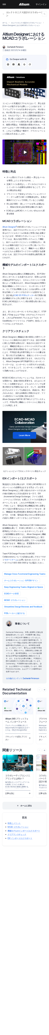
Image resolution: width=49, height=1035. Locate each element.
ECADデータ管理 (11, 593)
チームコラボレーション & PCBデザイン (21, 580)
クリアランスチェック (17, 834)
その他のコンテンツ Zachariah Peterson (22, 678)
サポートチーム (10, 560)
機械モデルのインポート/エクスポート (24, 831)
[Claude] (19, 64)
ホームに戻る (26, 805)
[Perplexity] (13, 64)
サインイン (41, 4)
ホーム (4, 23)
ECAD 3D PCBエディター (24, 295)
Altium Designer (9, 227)
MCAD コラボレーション (14, 600)
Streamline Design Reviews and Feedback (23, 606)
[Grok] (30, 64)
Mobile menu (4, 4)
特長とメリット (14, 823)
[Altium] (24, 4)
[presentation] (44, 690)
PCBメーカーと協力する (14, 613)
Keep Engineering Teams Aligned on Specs (23, 587)
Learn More (24, 435)
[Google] (24, 64)
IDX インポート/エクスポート (20, 838)
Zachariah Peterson (15, 47)
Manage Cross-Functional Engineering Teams (24, 574)
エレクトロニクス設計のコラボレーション (25, 14)
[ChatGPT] (8, 64)
